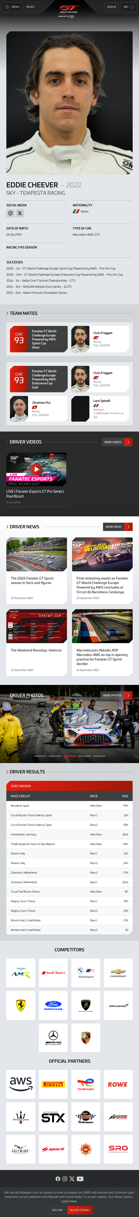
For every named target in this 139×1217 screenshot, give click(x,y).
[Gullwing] (20, 1149)
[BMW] (85, 973)
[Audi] (53, 973)
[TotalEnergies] (85, 1084)
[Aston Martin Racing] (20, 973)
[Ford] (53, 1005)
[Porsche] (85, 1037)
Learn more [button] (69, 1201)
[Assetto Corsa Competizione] (118, 1116)
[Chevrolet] (118, 973)
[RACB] (85, 1149)
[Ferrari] (20, 1005)
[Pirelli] (53, 1084)
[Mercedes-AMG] (53, 1037)
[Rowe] (118, 1084)
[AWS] (20, 1084)
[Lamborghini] (85, 1005)
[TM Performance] (85, 1116)
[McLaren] (118, 1005)
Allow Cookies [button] (80, 1210)
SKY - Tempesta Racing (35, 193)
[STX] (53, 1116)
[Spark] (53, 1149)
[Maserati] (20, 1116)
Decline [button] (57, 1210)
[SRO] (118, 1149)
